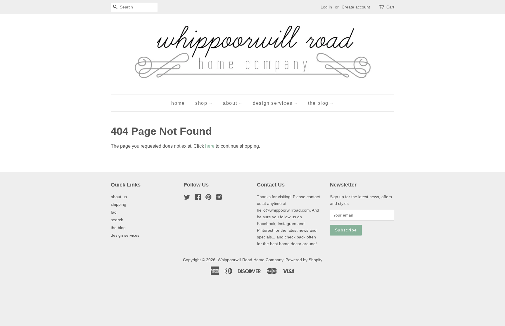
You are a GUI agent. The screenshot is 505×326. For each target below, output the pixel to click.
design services (273, 103)
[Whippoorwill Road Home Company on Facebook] (197, 198)
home (178, 103)
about (231, 103)
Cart (390, 7)
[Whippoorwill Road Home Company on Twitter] (187, 198)
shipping (118, 204)
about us (119, 197)
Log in (326, 7)
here (210, 146)
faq (114, 212)
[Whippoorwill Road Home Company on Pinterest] (208, 198)
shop (202, 103)
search (117, 220)
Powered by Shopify (304, 260)
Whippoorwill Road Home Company (250, 260)
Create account (356, 7)
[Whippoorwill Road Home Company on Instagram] (219, 198)
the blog (319, 103)
